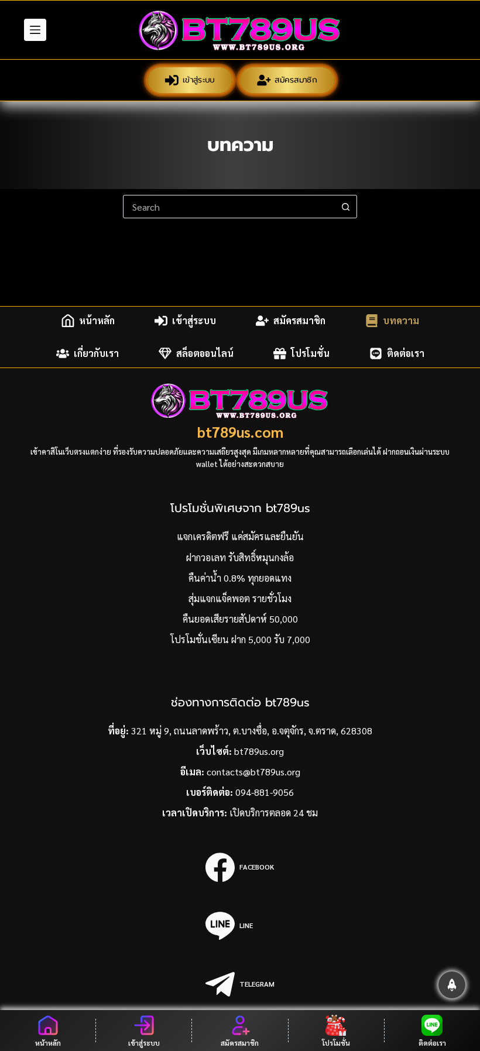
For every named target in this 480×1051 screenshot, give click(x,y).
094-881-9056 (264, 792)
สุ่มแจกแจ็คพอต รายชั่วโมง (240, 598)
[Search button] (345, 206)
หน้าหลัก (97, 320)
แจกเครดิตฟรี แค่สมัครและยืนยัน (240, 536)
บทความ (401, 320)
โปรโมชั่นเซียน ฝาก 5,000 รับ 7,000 (240, 639)
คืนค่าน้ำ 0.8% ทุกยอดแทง (240, 578)
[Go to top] (451, 984)
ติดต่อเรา (405, 353)
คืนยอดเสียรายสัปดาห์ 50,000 (240, 619)
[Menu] (35, 30)
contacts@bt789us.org (253, 771)
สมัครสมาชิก (296, 80)
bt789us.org (259, 751)
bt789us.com (240, 431)
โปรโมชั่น (310, 353)
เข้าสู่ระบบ (198, 80)
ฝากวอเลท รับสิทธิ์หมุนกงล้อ (240, 557)
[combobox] (229, 206)
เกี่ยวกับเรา (96, 353)
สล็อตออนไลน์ (205, 353)
